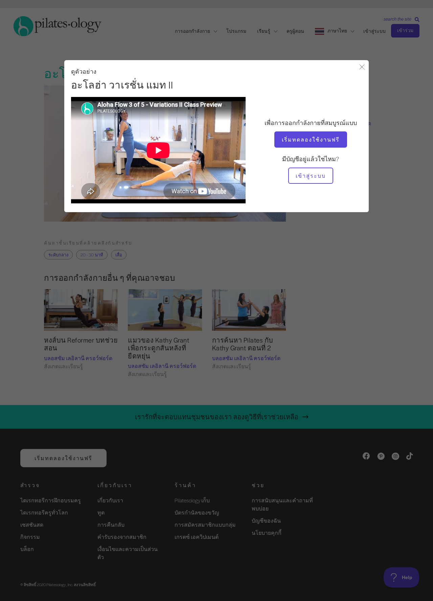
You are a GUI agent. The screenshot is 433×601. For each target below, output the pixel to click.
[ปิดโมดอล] (362, 67)
